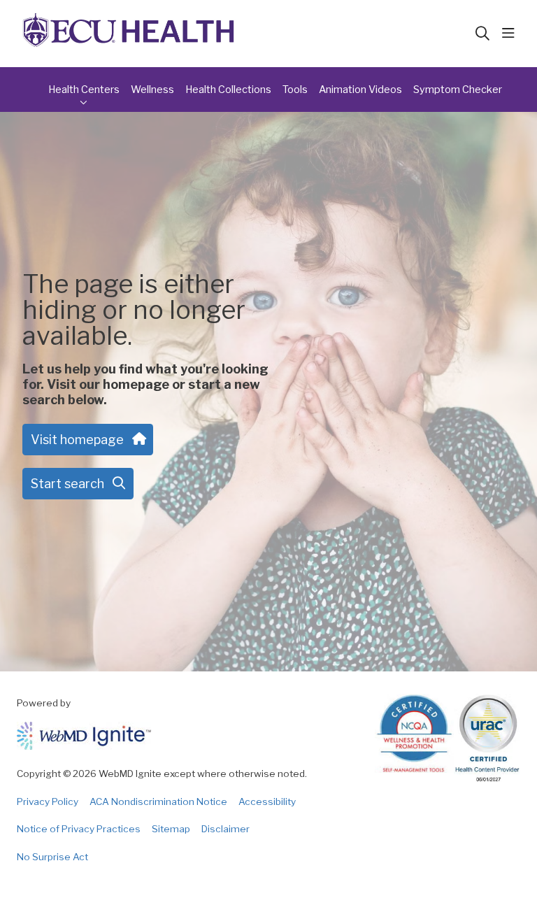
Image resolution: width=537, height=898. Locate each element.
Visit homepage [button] (77, 439)
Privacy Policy (47, 801)
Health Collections (228, 89)
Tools (295, 89)
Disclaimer (225, 828)
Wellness (152, 89)
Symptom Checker (457, 89)
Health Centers (84, 89)
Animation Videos (360, 89)
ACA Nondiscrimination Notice (158, 801)
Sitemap (171, 828)
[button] (511, 34)
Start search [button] (67, 483)
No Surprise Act (52, 856)
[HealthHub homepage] (129, 33)
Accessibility (267, 801)
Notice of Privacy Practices (79, 828)
